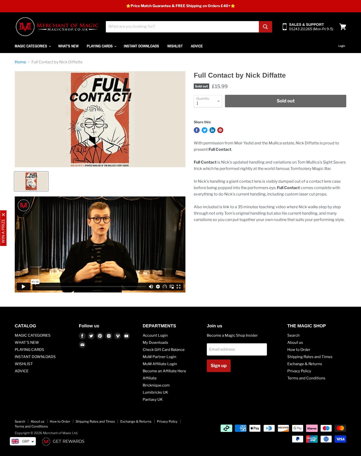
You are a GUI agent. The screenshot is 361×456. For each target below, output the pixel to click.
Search (293, 335)
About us (295, 342)
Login (341, 46)
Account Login (155, 335)
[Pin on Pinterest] (220, 130)
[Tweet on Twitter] (205, 130)
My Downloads (155, 342)
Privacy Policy (299, 371)
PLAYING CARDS (100, 46)
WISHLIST (175, 46)
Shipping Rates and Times (310, 357)
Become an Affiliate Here (164, 371)
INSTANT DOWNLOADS (141, 46)
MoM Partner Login (159, 357)
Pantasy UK (153, 399)
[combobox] (182, 26)
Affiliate (150, 378)
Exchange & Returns (304, 364)
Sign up (219, 365)
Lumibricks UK (155, 392)
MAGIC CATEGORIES (31, 46)
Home (20, 62)
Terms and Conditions (306, 378)
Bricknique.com (156, 385)
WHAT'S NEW (68, 46)
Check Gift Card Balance (164, 349)
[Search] (265, 26)
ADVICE (197, 46)
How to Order (298, 349)
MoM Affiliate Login (160, 364)
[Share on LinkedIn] (212, 130)
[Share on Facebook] (197, 130)
